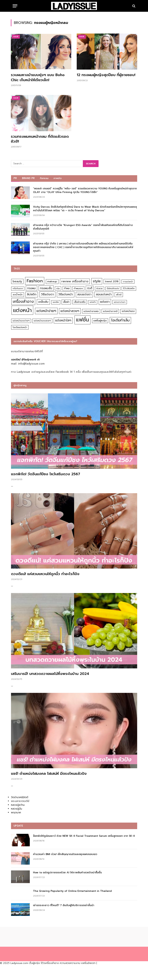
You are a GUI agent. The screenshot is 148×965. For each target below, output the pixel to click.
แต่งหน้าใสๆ (63, 320)
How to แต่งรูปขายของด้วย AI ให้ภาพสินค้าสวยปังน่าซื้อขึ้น (67, 872)
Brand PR (28, 178)
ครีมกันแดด (18, 288)
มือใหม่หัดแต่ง (113, 288)
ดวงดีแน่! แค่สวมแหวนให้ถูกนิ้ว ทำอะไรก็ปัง (45, 573)
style (97, 281)
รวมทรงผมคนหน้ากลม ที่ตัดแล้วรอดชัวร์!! (40, 139)
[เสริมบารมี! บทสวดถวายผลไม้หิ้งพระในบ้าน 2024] (74, 630)
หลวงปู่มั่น (16, 809)
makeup (52, 281)
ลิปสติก (31, 294)
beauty (17, 281)
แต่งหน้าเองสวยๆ (42, 320)
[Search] (133, 6)
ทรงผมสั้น (46, 288)
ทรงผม (31, 288)
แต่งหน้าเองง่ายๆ (21, 320)
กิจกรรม (44, 178)
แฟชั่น (82, 320)
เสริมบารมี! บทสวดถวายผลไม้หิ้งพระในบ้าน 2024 (50, 673)
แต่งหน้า (22, 310)
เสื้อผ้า (66, 302)
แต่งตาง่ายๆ (119, 302)
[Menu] (15, 6)
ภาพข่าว (57, 178)
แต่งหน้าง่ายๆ (46, 310)
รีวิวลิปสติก (129, 288)
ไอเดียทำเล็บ (120, 320)
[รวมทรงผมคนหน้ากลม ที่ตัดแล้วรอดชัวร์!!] (41, 113)
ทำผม (67, 288)
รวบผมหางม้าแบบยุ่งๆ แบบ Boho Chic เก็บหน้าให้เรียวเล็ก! (38, 77)
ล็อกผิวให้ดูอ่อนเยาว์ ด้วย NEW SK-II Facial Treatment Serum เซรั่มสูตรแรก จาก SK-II (84, 836)
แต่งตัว (93, 302)
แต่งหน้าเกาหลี (110, 311)
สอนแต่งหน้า (104, 294)
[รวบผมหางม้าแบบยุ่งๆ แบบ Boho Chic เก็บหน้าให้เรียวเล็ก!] (41, 52)
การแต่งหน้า (128, 281)
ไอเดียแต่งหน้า (20, 327)
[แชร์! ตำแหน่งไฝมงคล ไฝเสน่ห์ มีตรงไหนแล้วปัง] (74, 730)
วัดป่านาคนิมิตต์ (19, 797)
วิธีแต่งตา (47, 294)
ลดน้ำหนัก (18, 294)
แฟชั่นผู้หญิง (100, 321)
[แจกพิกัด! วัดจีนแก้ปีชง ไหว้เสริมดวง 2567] (74, 431)
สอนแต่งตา (84, 294)
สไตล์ (118, 294)
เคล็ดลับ (43, 302)
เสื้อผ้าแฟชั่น (80, 302)
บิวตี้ (89, 288)
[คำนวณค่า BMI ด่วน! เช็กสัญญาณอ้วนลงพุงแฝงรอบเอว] (20, 858)
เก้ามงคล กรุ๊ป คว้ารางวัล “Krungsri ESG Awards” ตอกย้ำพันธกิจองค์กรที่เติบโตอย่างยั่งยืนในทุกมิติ (83, 227)
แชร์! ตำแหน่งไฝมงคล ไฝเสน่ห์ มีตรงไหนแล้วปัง (49, 773)
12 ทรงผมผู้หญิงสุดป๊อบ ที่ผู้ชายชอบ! (106, 74)
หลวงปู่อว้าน (18, 805)
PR (15, 178)
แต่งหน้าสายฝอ (91, 311)
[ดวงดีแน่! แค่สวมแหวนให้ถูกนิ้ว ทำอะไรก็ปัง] (74, 531)
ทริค (58, 288)
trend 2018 (112, 281)
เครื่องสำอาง (23, 301)
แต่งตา (105, 301)
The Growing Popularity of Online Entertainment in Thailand (72, 891)
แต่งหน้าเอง (128, 311)
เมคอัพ (56, 302)
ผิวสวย (99, 288)
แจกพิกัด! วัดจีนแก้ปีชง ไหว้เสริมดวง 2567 (45, 474)
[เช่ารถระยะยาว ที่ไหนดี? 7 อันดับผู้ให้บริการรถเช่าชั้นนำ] (20, 909)
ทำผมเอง (78, 288)
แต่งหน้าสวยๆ (69, 311)
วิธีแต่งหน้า (65, 294)
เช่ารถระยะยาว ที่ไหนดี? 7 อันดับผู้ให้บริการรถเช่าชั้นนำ (63, 905)
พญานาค (16, 812)
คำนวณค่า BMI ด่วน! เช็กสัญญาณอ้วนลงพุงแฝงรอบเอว (65, 854)
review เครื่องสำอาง (74, 281)
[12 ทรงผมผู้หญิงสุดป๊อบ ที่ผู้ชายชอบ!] (107, 52)
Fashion (35, 280)
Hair (15, 36)
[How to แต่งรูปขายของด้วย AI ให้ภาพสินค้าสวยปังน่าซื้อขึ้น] (20, 876)
